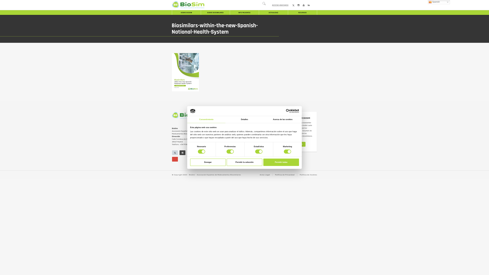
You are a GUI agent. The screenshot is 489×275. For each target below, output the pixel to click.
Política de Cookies (308, 175)
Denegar (208, 162)
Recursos (302, 13)
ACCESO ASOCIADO (280, 5)
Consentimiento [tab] (206, 119)
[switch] (230, 152)
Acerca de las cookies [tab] (283, 119)
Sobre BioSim (186, 13)
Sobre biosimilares (215, 13)
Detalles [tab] (244, 119)
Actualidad (273, 13)
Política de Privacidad (285, 175)
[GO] (264, 4)
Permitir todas (281, 162)
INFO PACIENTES (244, 13)
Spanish (436, 2)
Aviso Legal (265, 175)
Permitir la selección (244, 162)
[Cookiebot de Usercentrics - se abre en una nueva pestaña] (288, 111)
